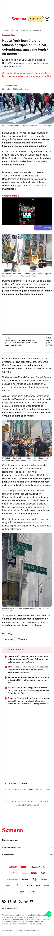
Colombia (22, 639)
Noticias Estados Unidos (31, 30)
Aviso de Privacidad (12, 909)
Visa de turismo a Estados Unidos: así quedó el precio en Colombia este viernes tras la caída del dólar (21, 343)
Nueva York (9, 639)
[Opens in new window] (9, 901)
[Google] (4, 901)
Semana (6, 30)
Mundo (15, 30)
